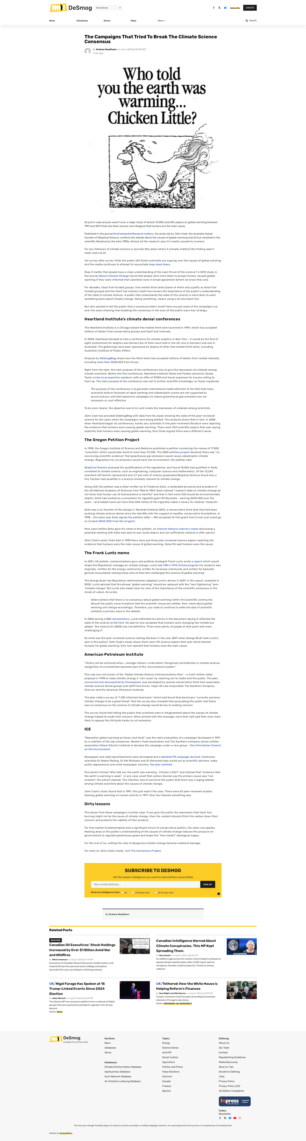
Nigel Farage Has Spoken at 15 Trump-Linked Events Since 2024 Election (77, 989)
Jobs (222, 1076)
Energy (166, 1043)
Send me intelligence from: (105, 892)
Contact (223, 1052)
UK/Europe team (166, 893)
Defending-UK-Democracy (178, 1003)
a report (197, 561)
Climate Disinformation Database (123, 1066)
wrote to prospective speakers (113, 377)
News (108, 1043)
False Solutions (170, 1071)
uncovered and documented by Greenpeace (112, 682)
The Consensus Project (146, 850)
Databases (110, 1047)
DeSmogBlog (108, 358)
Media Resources (228, 1062)
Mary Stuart (165, 955)
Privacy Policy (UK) (229, 1086)
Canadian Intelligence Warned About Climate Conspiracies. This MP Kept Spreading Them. (186, 946)
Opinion (166, 1090)
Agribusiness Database (117, 1071)
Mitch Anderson (60, 959)
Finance (166, 1086)
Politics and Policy (172, 1066)
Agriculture (168, 1062)
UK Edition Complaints (231, 1090)
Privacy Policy (227, 1081)
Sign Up (207, 884)
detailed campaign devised (180, 756)
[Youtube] (235, 1118)
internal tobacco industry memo (177, 528)
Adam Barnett (59, 998)
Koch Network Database (118, 1076)
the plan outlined (161, 764)
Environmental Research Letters (133, 233)
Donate (250, 7)
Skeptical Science (95, 467)
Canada (166, 1081)
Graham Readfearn (106, 49)
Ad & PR (166, 1052)
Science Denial (170, 1047)
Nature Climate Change (114, 275)
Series (108, 1052)
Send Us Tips (226, 1066)
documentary (118, 618)
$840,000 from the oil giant (116, 521)
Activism (167, 1076)
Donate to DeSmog (229, 1071)
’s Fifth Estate (175, 565)
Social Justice (170, 1057)
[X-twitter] (219, 7)
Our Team (224, 1047)
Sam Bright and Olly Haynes (172, 993)
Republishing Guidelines (232, 1057)
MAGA (60, 1012)
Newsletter (225, 1113)
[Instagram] (240, 1118)
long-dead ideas (159, 264)
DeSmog (80, 7)
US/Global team (142, 893)
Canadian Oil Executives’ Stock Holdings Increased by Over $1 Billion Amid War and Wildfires (82, 950)
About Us (224, 1043)
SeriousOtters (66, 1133)
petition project (179, 452)
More (160, 20)
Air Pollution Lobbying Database (123, 1081)
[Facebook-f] (213, 7)
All (125, 893)
